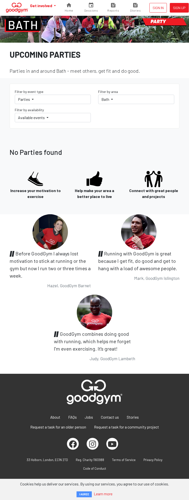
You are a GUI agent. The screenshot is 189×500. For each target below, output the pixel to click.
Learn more (103, 493)
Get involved (41, 5)
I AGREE (84, 494)
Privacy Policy (152, 460)
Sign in (158, 8)
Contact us (110, 417)
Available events (32, 117)
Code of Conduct (94, 468)
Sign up (179, 8)
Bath (23, 25)
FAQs (72, 417)
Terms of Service (124, 460)
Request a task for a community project (126, 427)
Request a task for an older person (58, 427)
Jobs (89, 417)
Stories (133, 417)
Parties (24, 99)
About (55, 417)
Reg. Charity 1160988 (90, 460)
